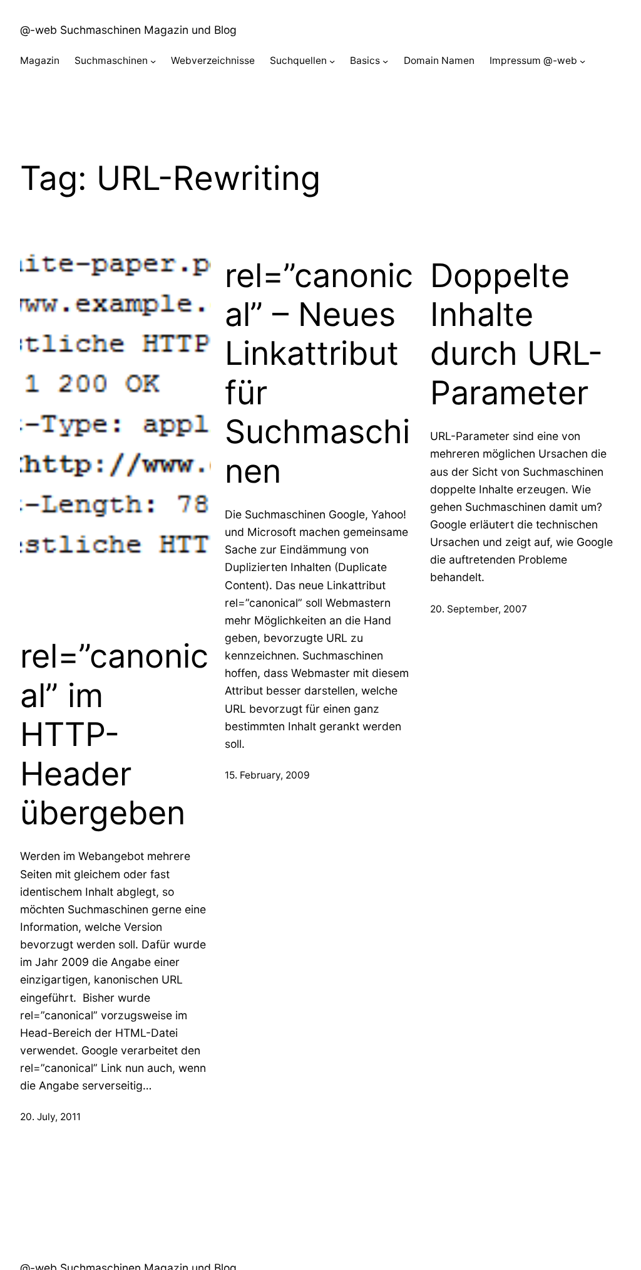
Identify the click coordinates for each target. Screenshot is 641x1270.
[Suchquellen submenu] (332, 61)
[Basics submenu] (385, 61)
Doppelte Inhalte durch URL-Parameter (516, 334)
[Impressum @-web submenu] (582, 61)
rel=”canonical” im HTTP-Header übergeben (114, 734)
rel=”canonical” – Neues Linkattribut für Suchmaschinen (319, 373)
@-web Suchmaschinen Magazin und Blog (128, 29)
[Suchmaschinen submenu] (153, 61)
